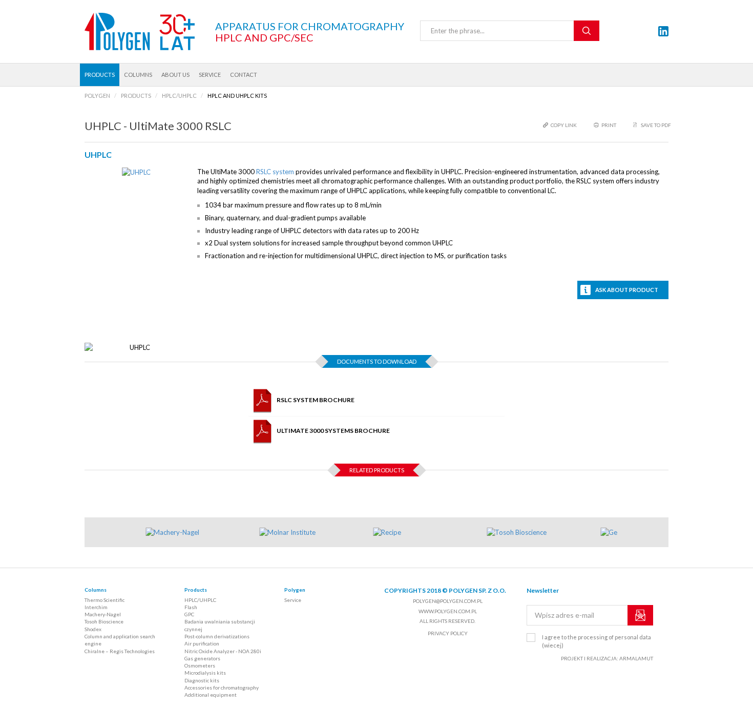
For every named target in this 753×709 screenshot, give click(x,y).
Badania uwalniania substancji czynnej (219, 625)
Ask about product (626, 289)
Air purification (201, 643)
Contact (243, 74)
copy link (564, 125)
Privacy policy (448, 633)
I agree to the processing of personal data (596, 641)
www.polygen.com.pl (448, 611)
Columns (138, 74)
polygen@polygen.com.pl (448, 601)
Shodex (93, 629)
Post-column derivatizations (216, 636)
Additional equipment (210, 695)
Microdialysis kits (205, 673)
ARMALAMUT (636, 658)
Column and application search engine (120, 640)
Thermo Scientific (104, 600)
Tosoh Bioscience (104, 621)
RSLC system (275, 172)
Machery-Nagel (103, 614)
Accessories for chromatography (221, 687)
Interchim (96, 607)
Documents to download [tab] (376, 361)
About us (175, 74)
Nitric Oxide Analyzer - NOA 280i (222, 651)
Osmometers (199, 665)
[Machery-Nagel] (197, 532)
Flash (190, 607)
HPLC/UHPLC (200, 600)
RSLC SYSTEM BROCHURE (315, 400)
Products (100, 74)
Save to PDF (656, 125)
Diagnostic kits (201, 680)
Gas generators (202, 658)
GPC (189, 614)
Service (210, 74)
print (608, 125)
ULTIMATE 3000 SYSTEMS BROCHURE (333, 430)
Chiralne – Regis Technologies (120, 651)
